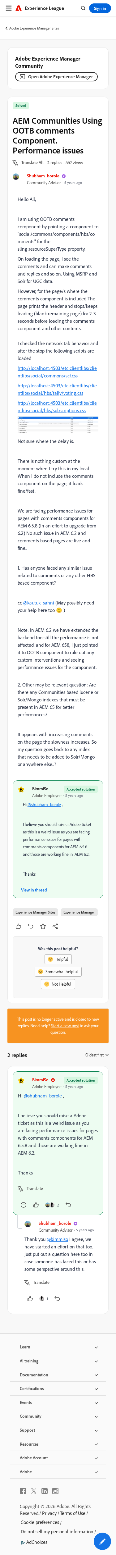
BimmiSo (40, 788)
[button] (32, 163)
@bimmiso (57, 1239)
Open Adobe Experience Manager (60, 77)
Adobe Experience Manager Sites (34, 28)
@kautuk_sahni (38, 603)
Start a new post (65, 1025)
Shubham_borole (43, 175)
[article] (58, 1143)
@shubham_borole (44, 804)
